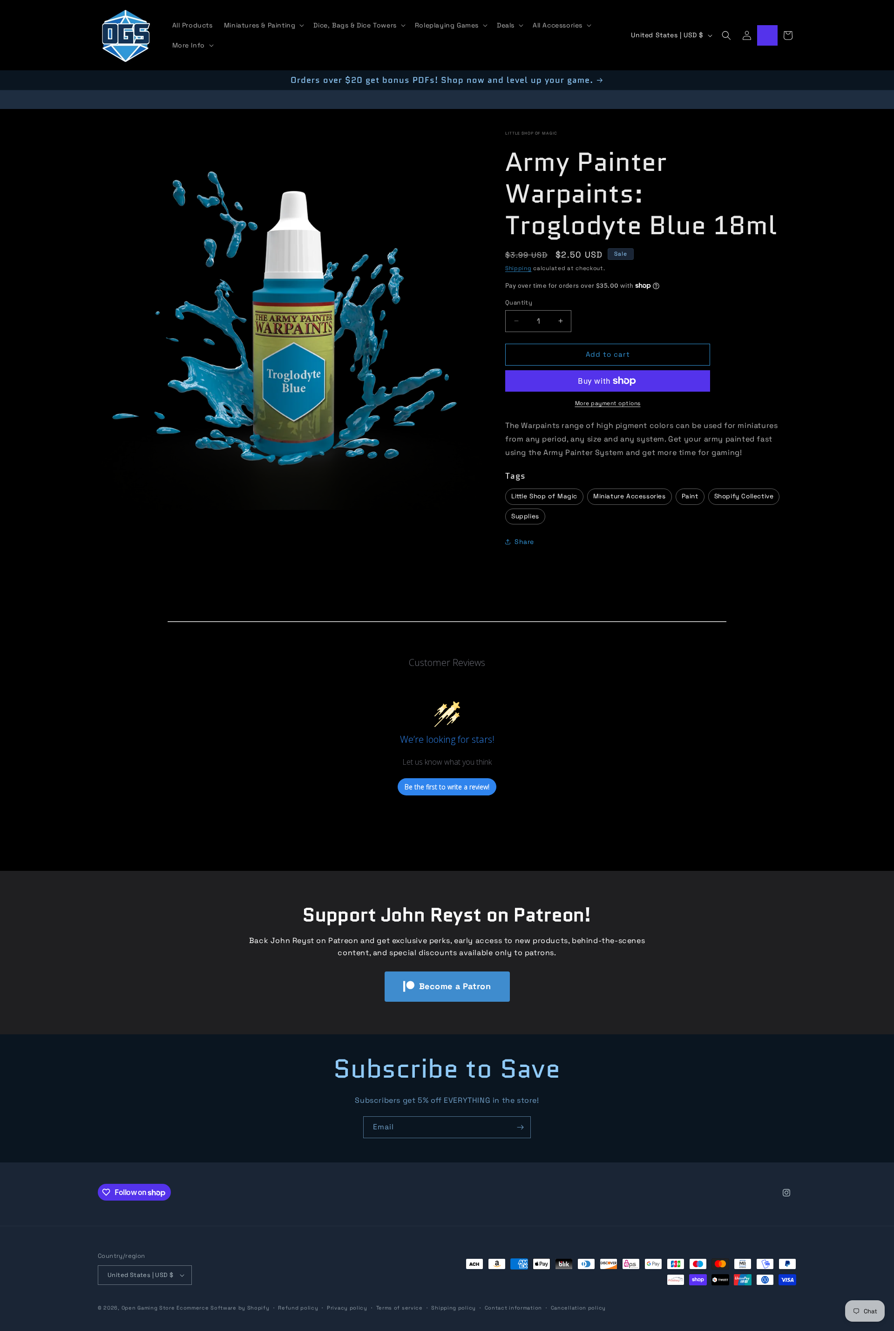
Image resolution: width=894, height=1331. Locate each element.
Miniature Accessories (629, 496)
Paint (690, 496)
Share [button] (524, 541)
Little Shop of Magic (531, 133)
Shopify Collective (744, 496)
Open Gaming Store (148, 1307)
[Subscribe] (520, 1127)
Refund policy (298, 1307)
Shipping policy (453, 1307)
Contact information (513, 1307)
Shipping (518, 268)
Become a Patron (455, 986)
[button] (263, 25)
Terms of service (399, 1307)
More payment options (608, 403)
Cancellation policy (578, 1307)
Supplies (525, 516)
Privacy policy (347, 1307)
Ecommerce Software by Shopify (222, 1307)
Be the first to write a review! (447, 786)
